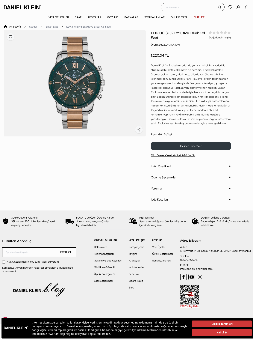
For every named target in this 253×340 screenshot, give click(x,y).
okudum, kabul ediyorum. (33, 261)
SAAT (78, 17)
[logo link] (22, 7)
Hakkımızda (100, 247)
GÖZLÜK (112, 17)
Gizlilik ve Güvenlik (105, 267)
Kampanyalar (136, 247)
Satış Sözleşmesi (103, 280)
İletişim (133, 253)
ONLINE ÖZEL (179, 17)
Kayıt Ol (66, 252)
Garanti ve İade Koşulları (108, 260)
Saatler (33, 26)
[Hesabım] (239, 7)
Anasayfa (134, 260)
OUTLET (199, 17)
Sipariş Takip (136, 280)
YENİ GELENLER (59, 17)
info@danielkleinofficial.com (196, 268)
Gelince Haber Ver (191, 146)
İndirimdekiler (137, 267)
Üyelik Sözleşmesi (104, 274)
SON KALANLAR (154, 17)
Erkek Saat (52, 26)
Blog (131, 287)
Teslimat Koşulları (104, 253)
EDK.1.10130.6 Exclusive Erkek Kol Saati (88, 26)
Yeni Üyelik (158, 247)
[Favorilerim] (230, 7)
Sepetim (134, 274)
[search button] (219, 7)
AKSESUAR (94, 17)
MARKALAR (131, 17)
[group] (75, 83)
